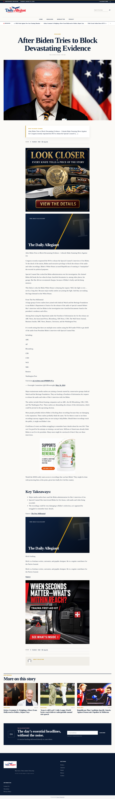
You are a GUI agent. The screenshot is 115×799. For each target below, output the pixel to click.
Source (28, 577)
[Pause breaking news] (110, 23)
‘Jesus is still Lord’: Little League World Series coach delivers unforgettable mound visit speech (56, 712)
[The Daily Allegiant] (15, 10)
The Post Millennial (38, 513)
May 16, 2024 (60, 385)
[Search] (109, 10)
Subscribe (102, 732)
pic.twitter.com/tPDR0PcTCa (43, 381)
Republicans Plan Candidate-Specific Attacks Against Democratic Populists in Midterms (94, 711)
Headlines (57, 34)
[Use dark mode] (110, 1)
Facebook (34, 141)
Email (39, 141)
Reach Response (60, 797)
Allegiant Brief (104, 1)
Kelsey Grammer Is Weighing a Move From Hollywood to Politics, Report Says (48, 23)
